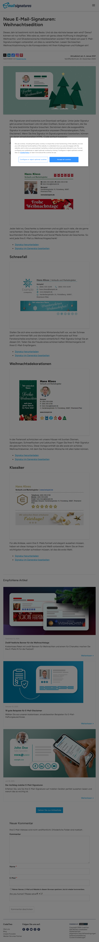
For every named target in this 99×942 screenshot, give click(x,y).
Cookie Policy (25, 152)
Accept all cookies (64, 159)
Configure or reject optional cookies (33, 159)
